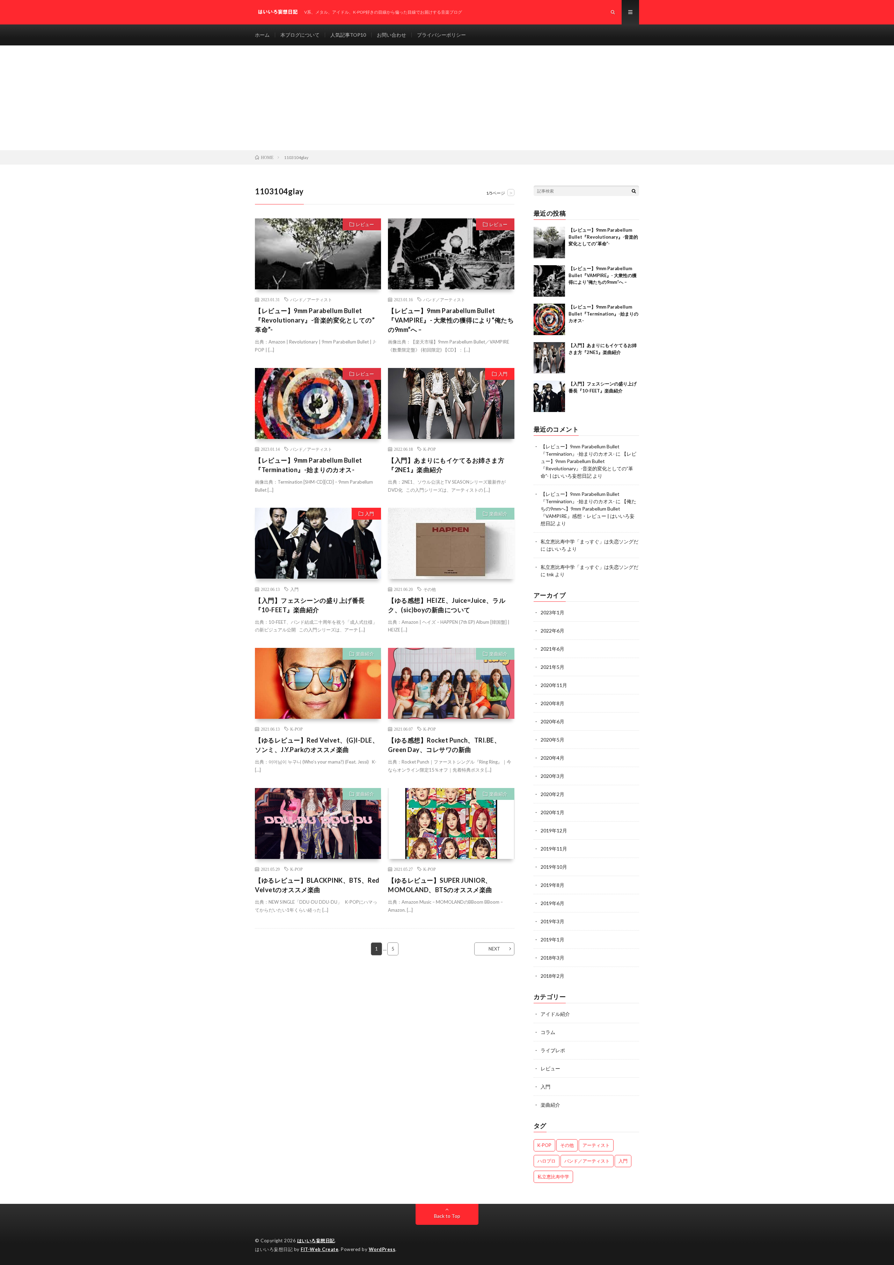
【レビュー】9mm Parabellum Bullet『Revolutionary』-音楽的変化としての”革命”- (315, 320)
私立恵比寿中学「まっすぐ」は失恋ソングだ (589, 541)
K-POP (429, 449)
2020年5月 (552, 740)
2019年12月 (554, 830)
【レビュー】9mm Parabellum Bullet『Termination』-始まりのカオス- (308, 465)
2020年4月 (552, 758)
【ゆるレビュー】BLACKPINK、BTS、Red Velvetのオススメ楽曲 (317, 885)
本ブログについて (300, 35)
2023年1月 (552, 612)
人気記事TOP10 (348, 35)
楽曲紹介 (498, 513)
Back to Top (447, 1216)
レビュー (365, 224)
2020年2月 (552, 794)
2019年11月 (554, 849)
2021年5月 (552, 667)
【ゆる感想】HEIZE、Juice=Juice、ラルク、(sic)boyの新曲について (446, 605)
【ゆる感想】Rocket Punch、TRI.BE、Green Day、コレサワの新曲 (444, 744)
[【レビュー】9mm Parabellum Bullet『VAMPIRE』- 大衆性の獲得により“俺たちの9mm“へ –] (549, 281)
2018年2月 (552, 976)
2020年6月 (552, 721)
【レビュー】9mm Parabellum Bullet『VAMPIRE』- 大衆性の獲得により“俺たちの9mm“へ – (451, 320)
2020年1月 (552, 812)
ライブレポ (553, 1050)
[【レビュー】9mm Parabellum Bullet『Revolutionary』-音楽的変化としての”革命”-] (549, 242)
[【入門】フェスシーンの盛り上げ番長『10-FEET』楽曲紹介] (549, 396)
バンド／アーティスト (311, 299)
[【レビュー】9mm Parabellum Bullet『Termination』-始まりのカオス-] (549, 319)
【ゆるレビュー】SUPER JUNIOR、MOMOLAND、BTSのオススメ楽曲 (440, 885)
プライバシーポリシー (441, 35)
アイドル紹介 (555, 1014)
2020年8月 (552, 703)
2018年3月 (552, 958)
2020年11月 (554, 685)
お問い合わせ (391, 35)
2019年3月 (552, 921)
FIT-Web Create (319, 1249)
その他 (429, 589)
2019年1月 (552, 939)
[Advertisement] (447, 98)
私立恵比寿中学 (553, 1176)
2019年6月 (552, 903)
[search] (634, 191)
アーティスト (596, 1145)
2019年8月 (552, 885)
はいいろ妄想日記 (316, 1240)
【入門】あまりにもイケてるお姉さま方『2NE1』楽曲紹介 (446, 465)
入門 (502, 374)
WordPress (382, 1249)
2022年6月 (552, 631)
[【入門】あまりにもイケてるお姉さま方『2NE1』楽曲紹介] (549, 358)
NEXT (494, 949)
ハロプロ (546, 1161)
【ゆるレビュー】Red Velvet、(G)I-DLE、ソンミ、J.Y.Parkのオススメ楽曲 (317, 744)
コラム (548, 1032)
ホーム (262, 35)
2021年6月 (552, 649)
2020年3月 (552, 776)
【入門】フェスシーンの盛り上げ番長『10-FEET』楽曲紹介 (310, 605)
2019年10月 (554, 867)
